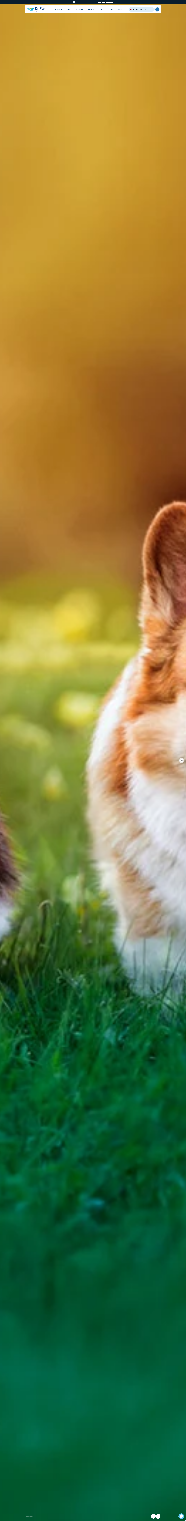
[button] (27, 1516)
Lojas (69, 9)
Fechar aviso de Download (184, 2)
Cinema (120, 9)
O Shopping (58, 9)
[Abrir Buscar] (157, 9)
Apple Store (109, 2)
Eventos (101, 9)
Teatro (111, 9)
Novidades (91, 9)
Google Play (101, 2)
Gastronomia (79, 9)
